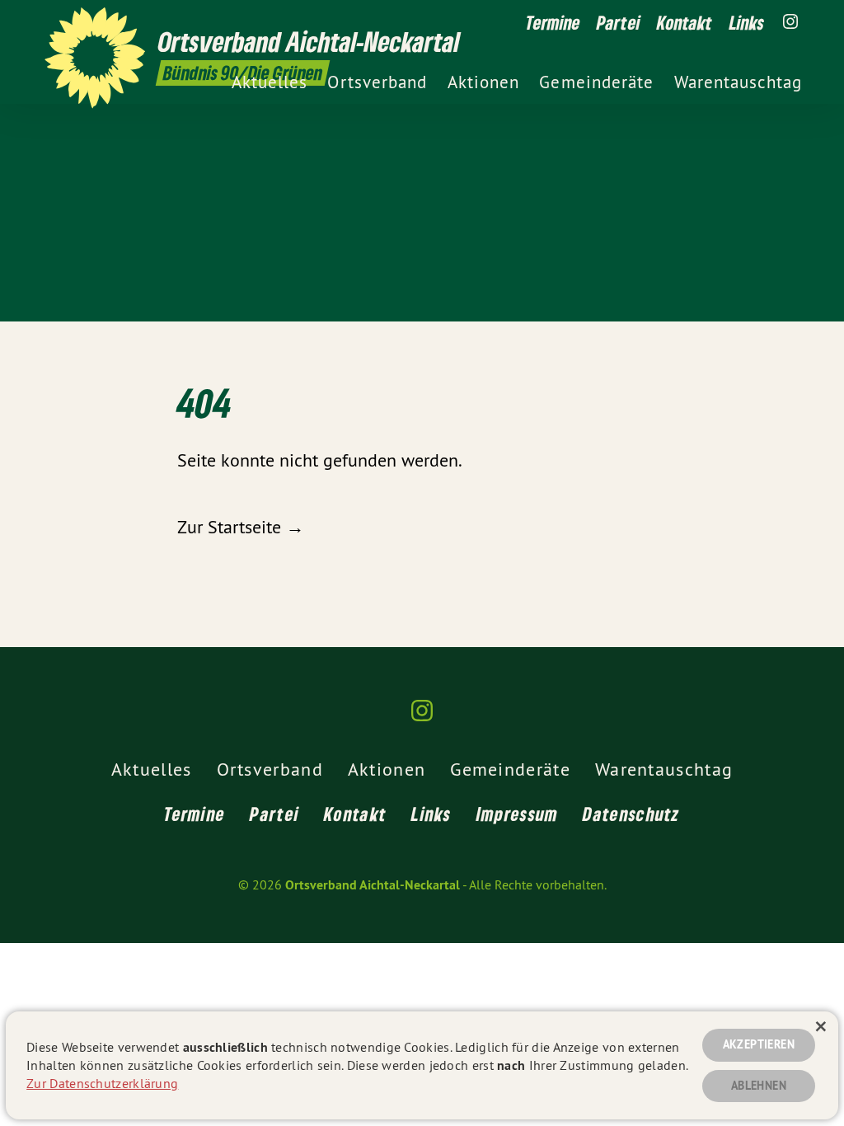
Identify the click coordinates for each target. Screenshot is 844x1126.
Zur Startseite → (240, 526)
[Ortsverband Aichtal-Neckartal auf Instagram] (790, 22)
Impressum (517, 813)
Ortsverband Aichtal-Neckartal (372, 885)
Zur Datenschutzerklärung (102, 1083)
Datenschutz (631, 813)
